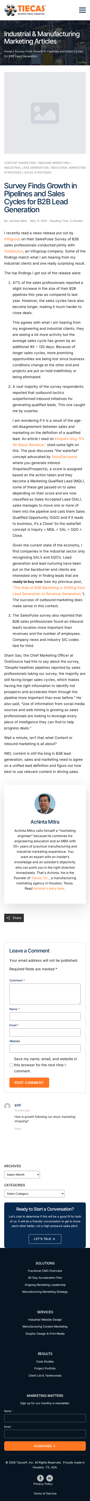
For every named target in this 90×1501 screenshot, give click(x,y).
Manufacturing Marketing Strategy (45, 1291)
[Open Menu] (82, 10)
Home (8, 51)
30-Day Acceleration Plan (45, 1277)
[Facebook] (40, 1478)
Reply (18, 1128)
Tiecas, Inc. (40, 878)
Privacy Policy (43, 1483)
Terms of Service (45, 1493)
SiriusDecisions (64, 457)
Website (14, 1041)
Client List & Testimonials (45, 1375)
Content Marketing (20, 162)
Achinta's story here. (49, 888)
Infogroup (12, 239)
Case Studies (45, 1361)
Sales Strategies (37, 172)
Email (14, 1025)
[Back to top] (79, 1490)
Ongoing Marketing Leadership (45, 1284)
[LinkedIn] (49, 1478)
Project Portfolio (45, 1368)
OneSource (13, 251)
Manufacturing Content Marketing (45, 1326)
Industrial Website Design (45, 1319)
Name (14, 1009)
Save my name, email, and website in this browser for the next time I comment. (45, 1065)
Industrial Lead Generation (26, 167)
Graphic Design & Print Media (45, 1333)
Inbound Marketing (53, 162)
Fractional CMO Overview (45, 1270)
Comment (17, 980)
